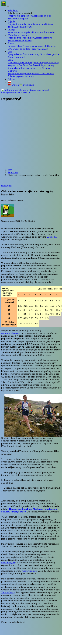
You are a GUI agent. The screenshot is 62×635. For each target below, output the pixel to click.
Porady (34, 49)
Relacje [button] (11, 29)
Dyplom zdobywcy (39, 62)
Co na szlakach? (16, 46)
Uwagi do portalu (22, 49)
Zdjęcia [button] (11, 21)
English (15, 85)
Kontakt (50, 73)
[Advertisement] (31, 135)
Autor (31, 76)
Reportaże (49, 32)
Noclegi (50, 65)
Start (10, 169)
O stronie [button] (12, 71)
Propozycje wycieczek (33, 37)
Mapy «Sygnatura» (30, 73)
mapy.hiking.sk (29, 571)
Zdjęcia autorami (23, 26)
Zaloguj (11, 79)
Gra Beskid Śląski (38, 65)
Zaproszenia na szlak (36, 46)
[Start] (4, 5)
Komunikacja (14, 68)
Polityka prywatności (18, 76)
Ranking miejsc (23, 40)
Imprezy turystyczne (31, 68)
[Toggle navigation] (8, 6)
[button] (9, 82)
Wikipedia (52, 237)
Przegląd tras (15, 37)
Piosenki (46, 68)
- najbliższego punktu (41, 15)
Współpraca (14, 73)
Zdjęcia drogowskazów (19, 24)
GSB (10, 62)
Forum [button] (11, 43)
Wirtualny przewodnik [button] (18, 35)
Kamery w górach (16, 57)
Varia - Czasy (7, 592)
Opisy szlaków (15, 54)
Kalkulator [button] (13, 10)
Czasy (43, 73)
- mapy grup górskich (19, 15)
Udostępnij (6, 185)
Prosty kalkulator (21, 62)
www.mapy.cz (8, 562)
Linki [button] (10, 51)
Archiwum (43, 49)
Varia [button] (10, 60)
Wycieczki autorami (34, 32)
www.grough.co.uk (10, 333)
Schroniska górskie (49, 54)
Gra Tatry (24, 65)
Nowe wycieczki (16, 32)
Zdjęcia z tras (38, 24)
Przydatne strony (31, 54)
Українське (28, 85)
